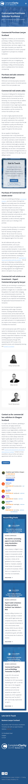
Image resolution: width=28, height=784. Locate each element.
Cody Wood (8, 507)
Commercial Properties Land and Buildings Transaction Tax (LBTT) (12, 669)
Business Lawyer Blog (10, 535)
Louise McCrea (9, 501)
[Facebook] (3, 773)
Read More (9, 577)
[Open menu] (26, 3)
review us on (9, 479)
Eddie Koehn (8, 483)
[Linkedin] (6, 773)
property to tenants (9, 346)
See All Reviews (14, 511)
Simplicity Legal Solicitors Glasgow (15, 472)
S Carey (7, 495)
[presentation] (14, 526)
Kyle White (8, 490)
